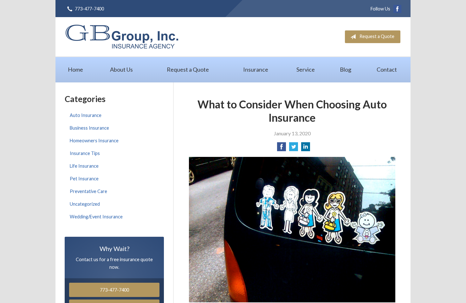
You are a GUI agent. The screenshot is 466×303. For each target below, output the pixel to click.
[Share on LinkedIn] (305, 148)
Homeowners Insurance (94, 140)
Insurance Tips (85, 153)
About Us (121, 69)
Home (75, 69)
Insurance (255, 69)
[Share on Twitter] (293, 148)
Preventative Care (88, 191)
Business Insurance (89, 128)
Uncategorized (85, 204)
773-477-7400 (89, 8)
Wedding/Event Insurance (96, 216)
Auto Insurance (85, 115)
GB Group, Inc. (122, 36)
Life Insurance (84, 166)
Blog (345, 69)
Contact (387, 69)
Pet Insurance (84, 178)
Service (305, 69)
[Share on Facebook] (281, 148)
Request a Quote (376, 36)
